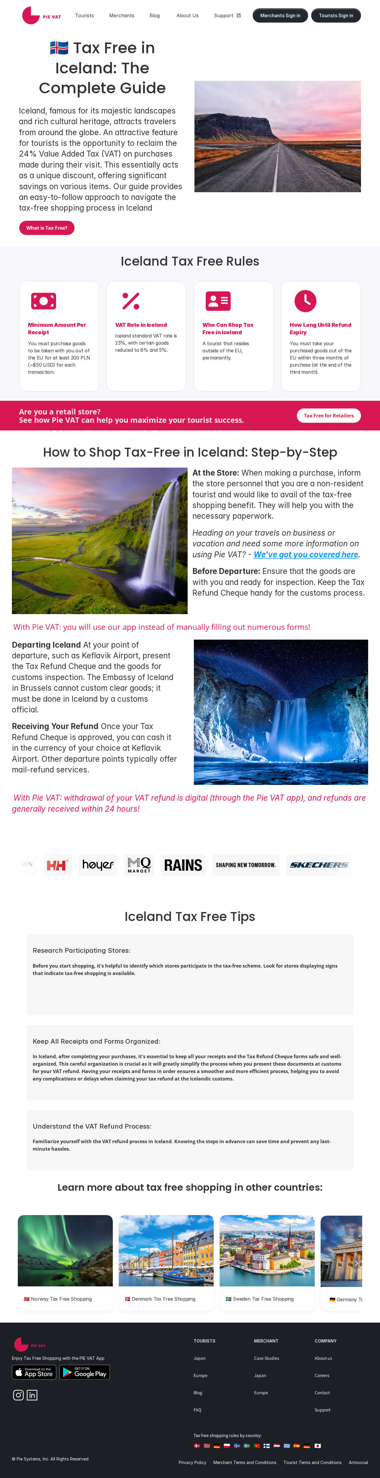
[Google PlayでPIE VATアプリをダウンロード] (84, 1372)
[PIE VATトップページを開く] (30, 1344)
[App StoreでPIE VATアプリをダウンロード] (34, 1372)
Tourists (205, 1340)
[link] (41, 15)
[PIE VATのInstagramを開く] (16, 1394)
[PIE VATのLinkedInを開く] (30, 1394)
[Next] (356, 1263)
